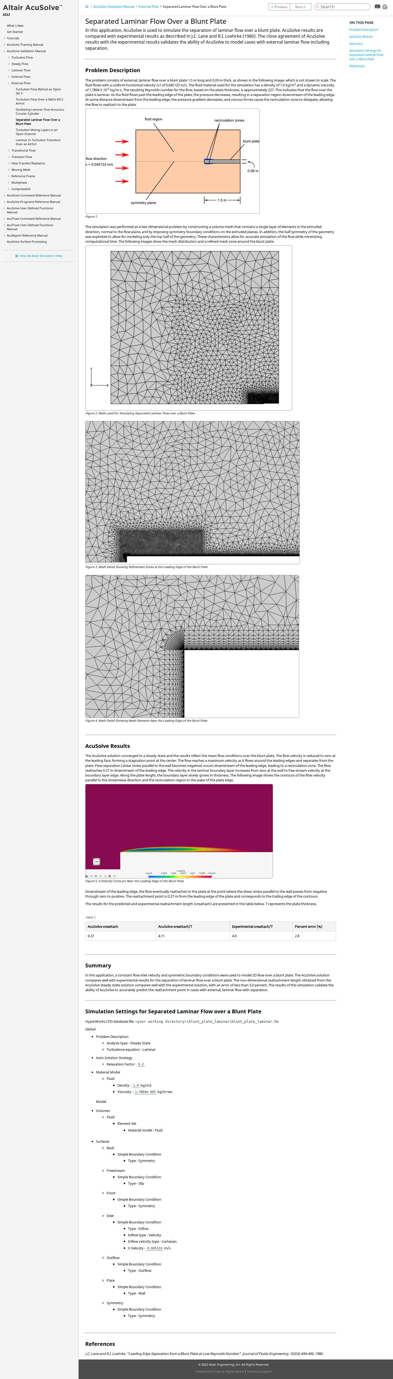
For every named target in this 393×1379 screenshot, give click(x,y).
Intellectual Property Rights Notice (220, 1371)
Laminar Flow (20, 70)
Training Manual (25, 45)
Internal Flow (20, 77)
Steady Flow (19, 64)
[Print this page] (385, 8)
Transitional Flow (23, 150)
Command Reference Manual (34, 195)
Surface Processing (27, 242)
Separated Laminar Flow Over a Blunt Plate (194, 6)
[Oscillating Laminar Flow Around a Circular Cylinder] (279, 6)
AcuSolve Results (361, 36)
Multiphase (19, 182)
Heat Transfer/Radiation (28, 163)
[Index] (376, 10)
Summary (356, 43)
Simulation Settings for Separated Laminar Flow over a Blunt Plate (366, 54)
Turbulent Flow (22, 57)
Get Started (15, 32)
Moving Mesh (20, 170)
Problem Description (363, 30)
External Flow (20, 83)
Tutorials (13, 38)
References (357, 66)
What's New (15, 26)
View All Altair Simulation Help (41, 256)
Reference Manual (27, 235)
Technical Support (259, 1371)
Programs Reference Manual (33, 202)
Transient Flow (21, 157)
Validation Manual (26, 51)
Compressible (20, 189)
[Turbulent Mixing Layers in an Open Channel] (302, 6)
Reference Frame (23, 176)
